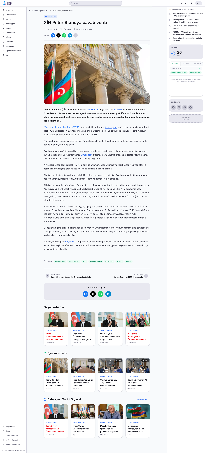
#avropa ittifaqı (96, 261)
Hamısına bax (142, 399)
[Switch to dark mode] (191, 3)
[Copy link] (75, 35)
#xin (84, 261)
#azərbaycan (74, 261)
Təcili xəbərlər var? (195, 72)
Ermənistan (86, 155)
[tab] (174, 64)
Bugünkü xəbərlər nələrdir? (179, 72)
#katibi (128, 261)
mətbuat (118, 109)
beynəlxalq (70, 241)
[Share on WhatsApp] (64, 35)
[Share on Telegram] (70, 35)
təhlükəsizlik (93, 109)
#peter (119, 261)
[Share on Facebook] (53, 35)
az (198, 3)
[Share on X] (58, 35)
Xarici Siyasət (39, 11)
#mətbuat (109, 261)
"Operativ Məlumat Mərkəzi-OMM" (61, 127)
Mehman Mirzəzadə (84, 29)
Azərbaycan (111, 127)
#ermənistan (60, 261)
